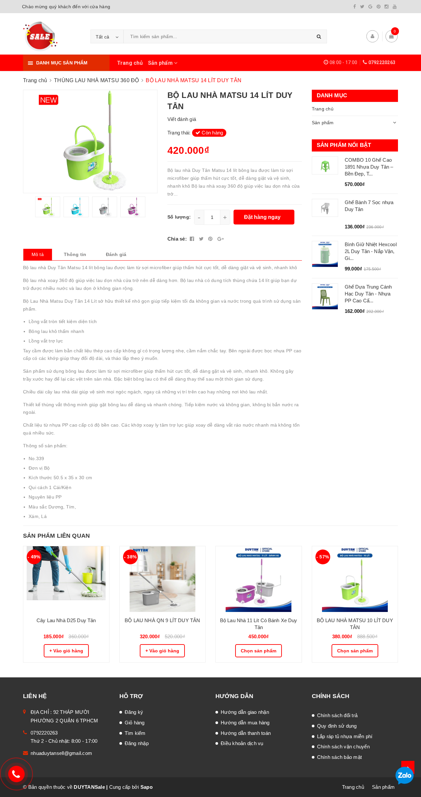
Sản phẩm (161, 63)
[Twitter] (362, 6)
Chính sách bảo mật (339, 757)
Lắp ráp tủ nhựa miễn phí (345, 736)
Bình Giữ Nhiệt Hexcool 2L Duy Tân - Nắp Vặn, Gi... (371, 251)
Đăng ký (134, 712)
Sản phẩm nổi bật (344, 145)
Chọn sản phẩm (258, 650)
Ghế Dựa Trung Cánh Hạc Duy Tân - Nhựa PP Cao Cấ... (368, 293)
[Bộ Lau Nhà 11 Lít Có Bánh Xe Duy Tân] (259, 579)
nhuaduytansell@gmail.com (61, 753)
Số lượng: (179, 217)
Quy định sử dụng (337, 726)
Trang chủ (130, 63)
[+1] (220, 239)
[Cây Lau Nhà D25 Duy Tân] (66, 579)
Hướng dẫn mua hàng (245, 722)
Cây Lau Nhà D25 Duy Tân (66, 620)
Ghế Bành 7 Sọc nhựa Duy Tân (369, 205)
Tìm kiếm (135, 733)
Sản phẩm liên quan (56, 535)
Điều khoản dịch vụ (242, 743)
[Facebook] (354, 6)
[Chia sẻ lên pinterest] (211, 239)
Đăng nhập (137, 743)
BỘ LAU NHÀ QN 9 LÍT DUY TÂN (162, 620)
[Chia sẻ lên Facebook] (193, 239)
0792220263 (382, 62)
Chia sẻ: (177, 239)
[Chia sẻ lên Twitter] (202, 239)
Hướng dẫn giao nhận (245, 712)
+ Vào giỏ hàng (66, 650)
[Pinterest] (379, 6)
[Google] (370, 6)
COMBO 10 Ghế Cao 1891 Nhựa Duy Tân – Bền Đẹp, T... (369, 166)
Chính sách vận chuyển (343, 746)
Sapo (146, 787)
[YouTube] (395, 6)
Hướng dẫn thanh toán (246, 733)
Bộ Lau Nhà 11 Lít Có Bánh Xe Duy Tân (258, 624)
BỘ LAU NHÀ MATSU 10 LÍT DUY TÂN (355, 624)
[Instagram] (386, 6)
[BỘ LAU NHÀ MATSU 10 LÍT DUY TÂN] (355, 579)
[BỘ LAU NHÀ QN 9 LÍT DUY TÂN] (163, 579)
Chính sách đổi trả (337, 715)
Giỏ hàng (135, 722)
